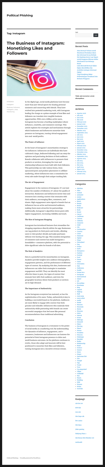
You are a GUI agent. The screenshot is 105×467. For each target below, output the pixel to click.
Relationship (81, 343)
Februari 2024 (81, 171)
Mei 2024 (80, 165)
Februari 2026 (81, 122)
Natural (79, 315)
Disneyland (80, 242)
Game (79, 262)
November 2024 (82, 152)
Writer (79, 386)
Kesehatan (80, 285)
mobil (79, 300)
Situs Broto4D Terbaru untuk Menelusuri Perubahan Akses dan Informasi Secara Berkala (86, 53)
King (78, 287)
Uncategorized (82, 369)
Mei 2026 (80, 120)
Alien (78, 190)
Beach (79, 201)
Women (79, 384)
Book (78, 210)
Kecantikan (80, 283)
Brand (79, 212)
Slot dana (78, 425)
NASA (79, 313)
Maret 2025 (80, 143)
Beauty (79, 203)
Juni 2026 (80, 118)
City (78, 227)
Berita (79, 206)
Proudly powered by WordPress (30, 458)
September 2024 (82, 156)
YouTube (80, 389)
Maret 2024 (80, 169)
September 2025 (82, 133)
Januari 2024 (81, 174)
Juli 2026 (80, 115)
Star (78, 358)
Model (79, 302)
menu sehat (81, 298)
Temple (79, 361)
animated (80, 195)
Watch (79, 378)
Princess (80, 335)
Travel (79, 365)
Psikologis (80, 337)
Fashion (79, 253)
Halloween (80, 268)
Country (79, 231)
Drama (79, 246)
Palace (79, 324)
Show (79, 352)
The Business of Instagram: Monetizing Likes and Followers (35, 48)
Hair (78, 266)
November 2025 (82, 128)
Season (79, 350)
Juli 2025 (80, 135)
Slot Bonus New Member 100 (84, 438)
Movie (79, 309)
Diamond (80, 236)
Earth (79, 249)
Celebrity (80, 221)
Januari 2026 (81, 124)
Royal (79, 346)
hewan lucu (80, 272)
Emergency (80, 251)
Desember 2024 (82, 150)
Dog (78, 244)
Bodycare (80, 208)
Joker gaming (79, 429)
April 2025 (80, 141)
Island (79, 279)
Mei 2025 (80, 139)
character (80, 223)
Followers (16, 107)
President (80, 333)
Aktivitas (80, 188)
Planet (79, 328)
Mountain (80, 307)
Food (78, 257)
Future (79, 259)
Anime (79, 197)
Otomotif (80, 322)
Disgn (79, 240)
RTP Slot (78, 408)
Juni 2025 (80, 137)
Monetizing (10, 111)
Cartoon (79, 218)
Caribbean (80, 216)
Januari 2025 (81, 148)
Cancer (79, 214)
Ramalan (80, 339)
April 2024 (80, 167)
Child (78, 225)
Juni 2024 (80, 163)
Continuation (81, 229)
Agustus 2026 (81, 113)
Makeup (79, 292)
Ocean (79, 318)
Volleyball (80, 374)
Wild (78, 382)
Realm (79, 341)
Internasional (81, 277)
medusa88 (78, 442)
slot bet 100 (79, 403)
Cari (76, 32)
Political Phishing (20, 15)
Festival (79, 255)
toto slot (78, 412)
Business (10, 107)
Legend (79, 290)
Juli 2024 (80, 161)
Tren (78, 367)
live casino (78, 421)
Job (78, 281)
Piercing (79, 326)
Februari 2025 (81, 146)
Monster (80, 305)
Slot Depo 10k (79, 416)
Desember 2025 (82, 126)
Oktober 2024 (81, 154)
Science (79, 348)
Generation (80, 264)
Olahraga (80, 320)
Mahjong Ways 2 (80, 433)
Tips (78, 363)
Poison (79, 330)
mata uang (80, 296)
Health (79, 270)
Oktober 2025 (81, 130)
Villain (79, 371)
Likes (16, 109)
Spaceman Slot (82, 356)
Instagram (10, 104)
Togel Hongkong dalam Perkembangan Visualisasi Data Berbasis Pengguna (87, 77)
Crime (79, 234)
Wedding (80, 380)
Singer (79, 354)
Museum (80, 311)
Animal (79, 193)
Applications (81, 199)
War (78, 376)
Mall (78, 294)
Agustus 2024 (81, 158)
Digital (79, 238)
